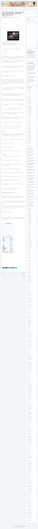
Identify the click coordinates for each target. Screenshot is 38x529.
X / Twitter (29, 20)
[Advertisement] (13, 24)
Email (12, 267)
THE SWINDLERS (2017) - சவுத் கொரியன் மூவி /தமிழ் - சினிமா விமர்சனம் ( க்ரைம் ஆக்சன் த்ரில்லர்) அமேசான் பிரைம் (13, 13)
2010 (28, 509)
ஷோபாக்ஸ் (11, 246)
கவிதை (19, 8)
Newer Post (2, 273)
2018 (28, 320)
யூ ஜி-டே (10, 241)
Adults (9, 8)
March (29, 124)
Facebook (4, 267)
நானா (10, 243)
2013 (28, 435)
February (29, 101)
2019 (28, 297)
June (28, 94)
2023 (28, 214)
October (29, 111)
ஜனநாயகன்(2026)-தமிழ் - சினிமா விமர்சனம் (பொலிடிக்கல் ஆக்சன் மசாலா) (31, 73)
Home (2, 8)
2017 (28, 339)
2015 (28, 386)
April (29, 122)
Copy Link (15, 267)
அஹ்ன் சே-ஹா (11, 244)
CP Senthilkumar (20, 526)
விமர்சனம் (6, 8)
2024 (28, 130)
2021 (28, 259)
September (29, 113)
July (28, 92)
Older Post (23, 273)
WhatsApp (9, 267)
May (28, 96)
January (29, 103)
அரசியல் (16, 8)
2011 (28, 484)
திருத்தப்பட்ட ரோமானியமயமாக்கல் (6, 237)
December (29, 107)
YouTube (33, 20)
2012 (28, 460)
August (29, 90)
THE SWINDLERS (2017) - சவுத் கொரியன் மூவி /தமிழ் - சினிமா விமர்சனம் (10, 17)
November (29, 109)
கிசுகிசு (13, 8)
